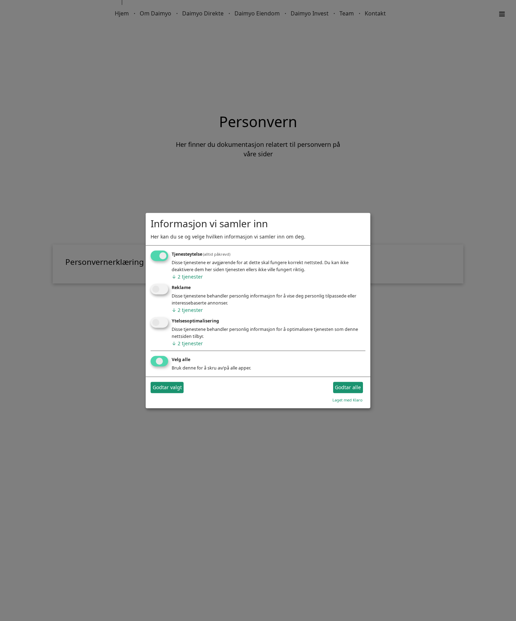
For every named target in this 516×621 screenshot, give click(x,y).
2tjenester (187, 277)
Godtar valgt (167, 387)
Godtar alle (348, 387)
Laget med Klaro (347, 400)
